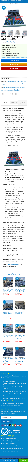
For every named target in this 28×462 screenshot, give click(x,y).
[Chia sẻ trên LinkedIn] (15, 94)
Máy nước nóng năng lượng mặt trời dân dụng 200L (8, 360)
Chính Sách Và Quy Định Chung (10, 438)
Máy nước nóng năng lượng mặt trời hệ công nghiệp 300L (20, 337)
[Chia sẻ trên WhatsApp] (2, 94)
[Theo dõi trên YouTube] (20, 425)
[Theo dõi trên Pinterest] (15, 425)
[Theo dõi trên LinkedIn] (18, 425)
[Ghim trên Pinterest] (13, 94)
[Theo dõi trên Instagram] (5, 425)
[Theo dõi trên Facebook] (2, 425)
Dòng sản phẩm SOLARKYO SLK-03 (14, 81)
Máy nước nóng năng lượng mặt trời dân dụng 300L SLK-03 (20, 290)
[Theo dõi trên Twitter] (7, 425)
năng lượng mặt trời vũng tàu (19, 89)
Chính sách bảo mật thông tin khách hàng (12, 441)
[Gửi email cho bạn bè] (10, 94)
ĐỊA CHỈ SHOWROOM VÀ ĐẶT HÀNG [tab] (23, 103)
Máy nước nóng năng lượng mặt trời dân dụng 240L (8, 337)
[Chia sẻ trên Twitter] (7, 94)
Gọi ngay (24, 460)
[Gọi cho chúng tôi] (13, 425)
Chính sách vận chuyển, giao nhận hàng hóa (13, 448)
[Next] (25, 16)
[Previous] (3, 16)
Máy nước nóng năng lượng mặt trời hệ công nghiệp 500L (8, 290)
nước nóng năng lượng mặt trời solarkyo (10, 90)
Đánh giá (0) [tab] (14, 102)
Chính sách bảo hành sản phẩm (10, 446)
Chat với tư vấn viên (10, 460)
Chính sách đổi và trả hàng (9, 443)
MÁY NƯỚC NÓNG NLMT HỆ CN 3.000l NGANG (7, 313)
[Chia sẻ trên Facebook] (5, 94)
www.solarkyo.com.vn (13, 264)
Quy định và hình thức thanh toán (10, 451)
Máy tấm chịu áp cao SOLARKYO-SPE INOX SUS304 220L (20, 360)
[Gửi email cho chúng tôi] (10, 425)
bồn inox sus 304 (7, 87)
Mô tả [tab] (5, 102)
